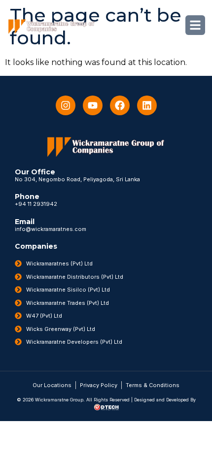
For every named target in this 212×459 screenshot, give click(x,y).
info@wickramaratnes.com (50, 229)
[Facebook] (120, 105)
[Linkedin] (147, 105)
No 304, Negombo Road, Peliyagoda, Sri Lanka (77, 179)
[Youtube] (93, 105)
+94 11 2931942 (36, 203)
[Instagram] (65, 105)
